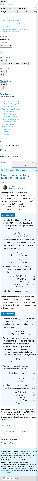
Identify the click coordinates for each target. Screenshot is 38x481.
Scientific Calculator (10, 116)
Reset (3, 60)
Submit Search (6, 46)
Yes (5, 443)
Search (4, 478)
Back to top (5, 425)
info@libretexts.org (10, 473)
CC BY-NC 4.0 (32, 414)
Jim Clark (12, 186)
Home (10, 170)
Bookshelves (24, 170)
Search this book (5, 39)
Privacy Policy (15, 468)
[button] (7, 131)
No (12, 443)
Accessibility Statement (8, 470)
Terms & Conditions (27, 468)
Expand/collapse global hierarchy (3, 170)
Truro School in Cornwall (17, 188)
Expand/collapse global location (36, 169)
